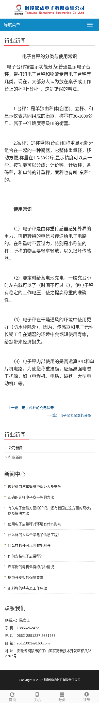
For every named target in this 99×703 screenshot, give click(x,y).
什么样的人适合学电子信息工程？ (34, 535)
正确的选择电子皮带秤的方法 (31, 497)
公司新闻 (15, 448)
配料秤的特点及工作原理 (27, 588)
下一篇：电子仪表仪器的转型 (68, 415)
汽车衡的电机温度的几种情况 (31, 567)
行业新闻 (15, 457)
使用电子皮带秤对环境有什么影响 (34, 524)
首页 (12, 700)
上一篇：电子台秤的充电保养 (31, 408)
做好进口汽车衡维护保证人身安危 (34, 487)
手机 (37, 700)
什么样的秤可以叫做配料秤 (29, 545)
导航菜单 (12, 25)
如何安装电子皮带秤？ (25, 556)
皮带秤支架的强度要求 (25, 577)
